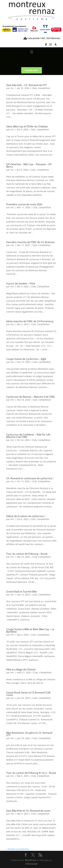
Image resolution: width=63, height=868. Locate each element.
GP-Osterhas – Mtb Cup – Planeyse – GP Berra (29, 165)
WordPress (30, 860)
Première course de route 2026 (24, 204)
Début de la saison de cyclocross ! (25, 516)
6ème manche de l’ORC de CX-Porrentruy (29, 321)
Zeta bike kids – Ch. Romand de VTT (26, 85)
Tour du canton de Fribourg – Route (27, 553)
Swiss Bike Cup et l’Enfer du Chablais (27, 126)
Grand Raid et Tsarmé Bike (21, 591)
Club (34, 88)
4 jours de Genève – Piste (20, 283)
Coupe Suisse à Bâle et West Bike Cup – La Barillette (30, 630)
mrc (12, 88)
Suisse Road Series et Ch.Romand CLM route (28, 694)
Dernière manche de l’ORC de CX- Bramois (30, 242)
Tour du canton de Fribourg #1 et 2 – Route (31, 773)
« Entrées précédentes (17, 849)
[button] (31, 52)
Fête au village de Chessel (20, 669)
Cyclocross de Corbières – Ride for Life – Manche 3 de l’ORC (29, 436)
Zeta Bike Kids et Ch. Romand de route (28, 810)
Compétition (44, 88)
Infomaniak (31, 863)
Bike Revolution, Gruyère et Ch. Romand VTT (29, 734)
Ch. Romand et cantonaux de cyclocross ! (30, 478)
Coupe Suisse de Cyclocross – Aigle (26, 359)
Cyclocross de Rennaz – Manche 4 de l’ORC (30, 396)
